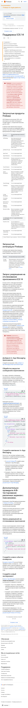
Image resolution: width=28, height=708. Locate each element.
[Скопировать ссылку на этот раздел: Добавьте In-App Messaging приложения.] (14, 360)
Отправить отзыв (8, 31)
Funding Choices (7, 310)
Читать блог (3, 655)
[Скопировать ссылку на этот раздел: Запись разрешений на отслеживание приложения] (4, 523)
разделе (8, 562)
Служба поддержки (5, 669)
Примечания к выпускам (6, 675)
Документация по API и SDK (7, 643)
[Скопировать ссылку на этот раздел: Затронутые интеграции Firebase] (24, 247)
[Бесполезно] (22, 28)
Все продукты (4, 696)
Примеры (3, 645)
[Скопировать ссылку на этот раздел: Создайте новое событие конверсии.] (13, 559)
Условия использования (6, 701)
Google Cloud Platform (5, 694)
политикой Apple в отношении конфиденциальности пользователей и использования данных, (14, 339)
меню (9, 579)
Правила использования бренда (8, 677)
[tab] (6, 388)
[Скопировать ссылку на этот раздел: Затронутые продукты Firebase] (12, 116)
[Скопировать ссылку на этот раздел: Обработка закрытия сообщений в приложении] (4, 373)
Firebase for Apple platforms (12, 7)
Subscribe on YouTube (5, 661)
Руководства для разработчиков (8, 641)
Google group (4, 673)
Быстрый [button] (6, 388)
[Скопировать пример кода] (24, 391)
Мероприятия (4, 663)
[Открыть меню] (2, 1)
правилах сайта (22, 629)
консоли (10, 461)
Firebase (4, 24)
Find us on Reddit (4, 657)
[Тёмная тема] (22, 391)
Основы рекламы (20, 25)
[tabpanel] (14, 395)
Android (2, 688)
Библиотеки (3, 647)
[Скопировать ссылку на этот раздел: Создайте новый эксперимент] (15, 576)
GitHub (2, 649)
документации (11, 482)
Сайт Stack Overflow (5, 671)
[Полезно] (20, 28)
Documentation (6, 5)
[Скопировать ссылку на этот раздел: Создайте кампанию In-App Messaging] (12, 452)
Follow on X (3, 659)
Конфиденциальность (17, 701)
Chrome (2, 690)
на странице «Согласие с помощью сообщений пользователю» (13, 319)
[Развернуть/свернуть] (11, 42)
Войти (25, 1)
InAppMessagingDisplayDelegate (11, 403)
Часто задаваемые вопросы (7, 679)
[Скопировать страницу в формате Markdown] (8, 38)
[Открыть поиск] (19, 1)
